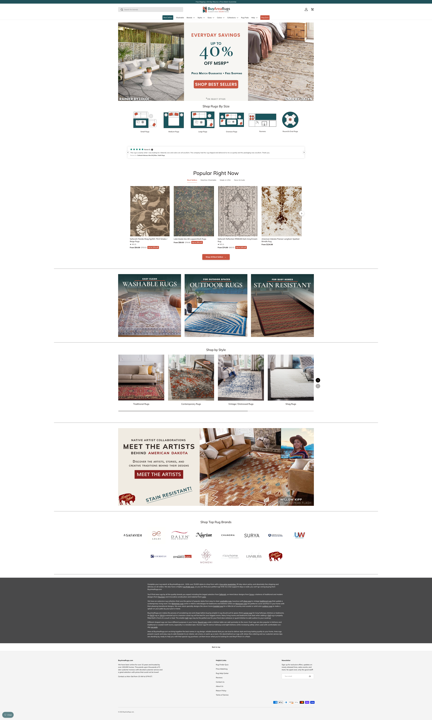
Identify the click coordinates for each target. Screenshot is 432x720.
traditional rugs (266, 601)
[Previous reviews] (127, 152)
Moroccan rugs (241, 604)
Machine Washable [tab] (208, 180)
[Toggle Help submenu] (256, 17)
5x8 (269, 615)
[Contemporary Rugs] (191, 378)
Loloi (204, 597)
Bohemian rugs (177, 604)
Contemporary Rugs (191, 404)
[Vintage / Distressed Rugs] (241, 378)
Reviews (219, 677)
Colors (219, 18)
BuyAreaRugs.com (128, 712)
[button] (312, 9)
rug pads (154, 627)
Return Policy (221, 691)
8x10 (152, 615)
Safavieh (222, 594)
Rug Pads (245, 18)
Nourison (161, 597)
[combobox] (150, 9)
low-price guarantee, (228, 584)
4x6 (186, 618)
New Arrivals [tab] (239, 180)
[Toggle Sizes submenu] (213, 17)
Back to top (216, 647)
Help (253, 18)
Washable (180, 18)
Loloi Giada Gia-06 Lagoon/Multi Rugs (190, 239)
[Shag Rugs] (291, 378)
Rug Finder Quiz (222, 665)
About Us (219, 686)
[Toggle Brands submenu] (194, 17)
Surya (251, 594)
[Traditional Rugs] (141, 378)
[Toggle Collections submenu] (237, 17)
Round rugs (202, 622)
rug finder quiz (188, 587)
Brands (189, 18)
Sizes (210, 18)
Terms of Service (222, 695)
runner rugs (247, 613)
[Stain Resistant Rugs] (282, 305)
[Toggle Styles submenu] (204, 17)
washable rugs (226, 601)
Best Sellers (167, 17)
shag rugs (247, 601)
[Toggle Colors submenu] (223, 17)
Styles (200, 18)
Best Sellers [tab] (192, 180)
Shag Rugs (291, 404)
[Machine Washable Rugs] (149, 305)
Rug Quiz (265, 17)
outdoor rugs (267, 606)
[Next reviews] (304, 152)
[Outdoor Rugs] (216, 305)
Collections (231, 18)
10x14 (162, 615)
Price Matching (221, 669)
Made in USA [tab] (225, 180)
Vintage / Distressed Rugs (240, 404)
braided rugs (218, 606)
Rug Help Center (222, 673)
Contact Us (220, 682)
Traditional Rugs (141, 404)
